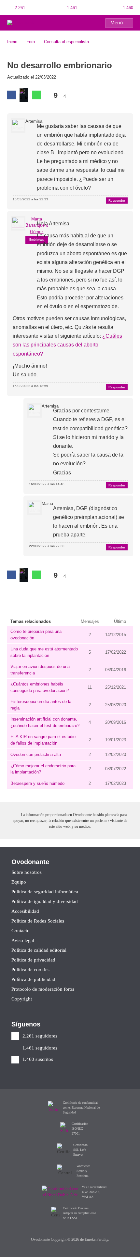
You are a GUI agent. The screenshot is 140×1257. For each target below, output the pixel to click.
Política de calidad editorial (38, 950)
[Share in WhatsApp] (36, 95)
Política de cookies (30, 969)
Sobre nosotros (26, 872)
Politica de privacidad (33, 960)
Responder (116, 200)
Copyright (21, 999)
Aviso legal (22, 940)
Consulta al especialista (66, 41)
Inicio (12, 41)
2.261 (19, 7)
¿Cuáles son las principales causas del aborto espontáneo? (67, 344)
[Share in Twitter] (24, 95)
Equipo (18, 882)
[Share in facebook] (11, 95)
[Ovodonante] (21, 22)
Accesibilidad (25, 911)
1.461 (71, 7)
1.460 (127, 7)
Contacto (20, 930)
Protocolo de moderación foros (42, 989)
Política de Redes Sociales (37, 921)
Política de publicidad (33, 979)
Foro (30, 41)
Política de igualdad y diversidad (44, 901)
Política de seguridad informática (44, 891)
